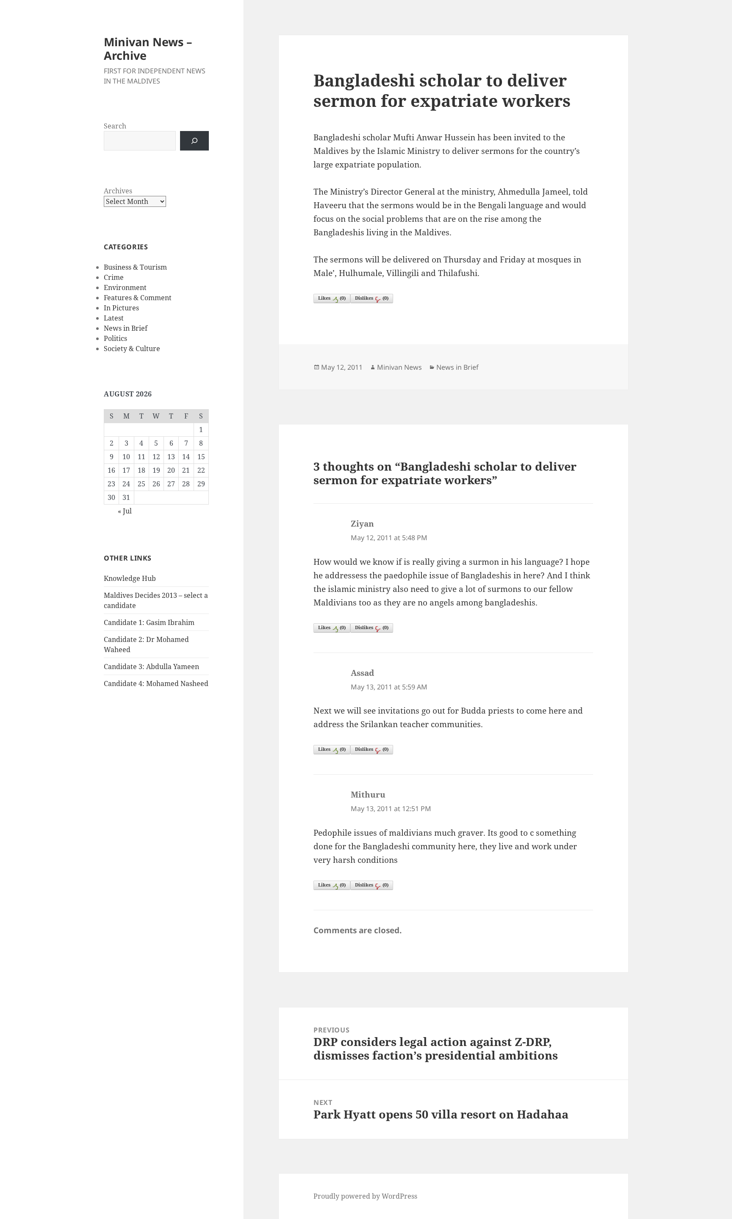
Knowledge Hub (130, 578)
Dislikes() (371, 298)
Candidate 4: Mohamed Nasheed (156, 683)
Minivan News (399, 367)
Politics (115, 338)
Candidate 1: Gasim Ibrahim (149, 622)
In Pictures (121, 307)
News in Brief (125, 328)
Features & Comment (138, 297)
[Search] (194, 141)
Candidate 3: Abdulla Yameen (151, 666)
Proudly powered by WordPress (365, 1196)
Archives (118, 190)
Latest (114, 318)
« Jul (125, 511)
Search (115, 126)
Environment (125, 287)
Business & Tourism (135, 267)
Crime (114, 277)
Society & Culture (132, 348)
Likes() (332, 298)
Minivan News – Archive (148, 48)
